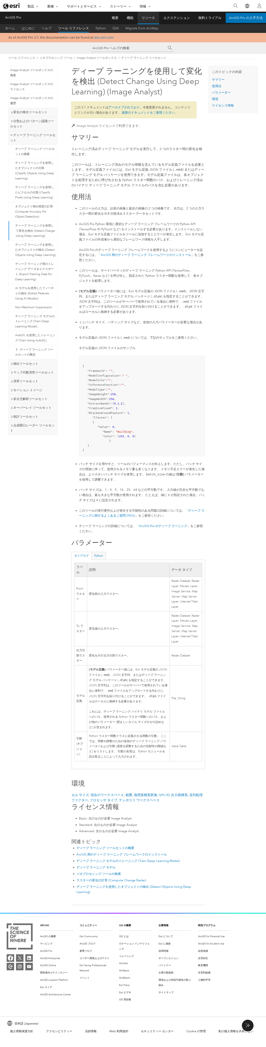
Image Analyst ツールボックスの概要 (31, 72)
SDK (115, 28)
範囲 (129, 795)
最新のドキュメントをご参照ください (148, 112)
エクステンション (176, 18)
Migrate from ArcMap (142, 28)
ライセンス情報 (223, 105)
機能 (130, 18)
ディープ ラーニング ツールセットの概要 (35, 151)
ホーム (10, 28)
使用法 (216, 86)
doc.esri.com (104, 37)
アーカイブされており (124, 107)
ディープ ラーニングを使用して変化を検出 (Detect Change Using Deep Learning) (35, 231)
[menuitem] (56, 936)
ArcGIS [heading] (44, 925)
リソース (148, 18)
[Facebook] (10, 958)
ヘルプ (47, 28)
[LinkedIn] (29, 958)
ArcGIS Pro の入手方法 (246, 18)
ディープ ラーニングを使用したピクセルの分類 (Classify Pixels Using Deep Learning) (34, 192)
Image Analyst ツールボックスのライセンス (31, 86)
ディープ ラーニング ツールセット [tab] (32, 137)
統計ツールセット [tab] (25, 416)
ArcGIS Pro (13, 17)
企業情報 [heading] (164, 925)
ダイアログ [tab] (81, 555)
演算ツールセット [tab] (25, 381)
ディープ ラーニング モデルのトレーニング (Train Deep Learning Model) (35, 321)
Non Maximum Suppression (33, 307)
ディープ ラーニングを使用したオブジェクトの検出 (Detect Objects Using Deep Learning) (35, 250)
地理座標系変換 (145, 795)
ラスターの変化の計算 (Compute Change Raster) (111, 880)
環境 (215, 99)
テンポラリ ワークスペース (139, 800)
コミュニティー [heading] (88, 925)
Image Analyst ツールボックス (97, 58)
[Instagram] (19, 966)
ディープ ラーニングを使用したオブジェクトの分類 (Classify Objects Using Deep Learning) (34, 170)
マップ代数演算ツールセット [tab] (33, 372)
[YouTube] (29, 966)
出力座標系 (179, 795)
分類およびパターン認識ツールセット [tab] (32, 123)
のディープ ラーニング (163, 526)
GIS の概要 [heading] (125, 925)
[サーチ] (170, 48)
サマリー (218, 79)
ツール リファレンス (73, 28)
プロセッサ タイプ (103, 800)
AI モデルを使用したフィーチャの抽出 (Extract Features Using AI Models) (34, 293)
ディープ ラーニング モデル (96, 867)
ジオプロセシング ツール (56, 58)
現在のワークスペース (107, 795)
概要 (115, 18)
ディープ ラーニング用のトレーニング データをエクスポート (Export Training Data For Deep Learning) (34, 271)
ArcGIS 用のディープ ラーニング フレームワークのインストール (146, 255)
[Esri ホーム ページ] (11, 6)
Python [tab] (98, 555)
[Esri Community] (10, 966)
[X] (19, 958)
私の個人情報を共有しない (235, 1031)
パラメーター (221, 92)
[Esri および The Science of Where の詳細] (20, 937)
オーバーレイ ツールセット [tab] (32, 408)
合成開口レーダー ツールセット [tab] (32, 427)
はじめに (28, 28)
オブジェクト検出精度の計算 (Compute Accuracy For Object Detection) (34, 212)
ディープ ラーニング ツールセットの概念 (34, 352)
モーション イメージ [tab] (27, 390)
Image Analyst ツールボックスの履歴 (31, 100)
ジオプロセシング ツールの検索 (98, 874)
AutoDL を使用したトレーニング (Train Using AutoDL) (35, 337)
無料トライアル (210, 18)
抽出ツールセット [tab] (25, 364)
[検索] (235, 6)
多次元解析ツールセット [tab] (30, 399)
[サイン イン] (259, 6)
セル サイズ (80, 795)
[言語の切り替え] (247, 6)
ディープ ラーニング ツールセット (143, 58)
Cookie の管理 (196, 1031)
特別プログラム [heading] (207, 925)
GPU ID (164, 795)
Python (101, 28)
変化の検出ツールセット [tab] (30, 112)
